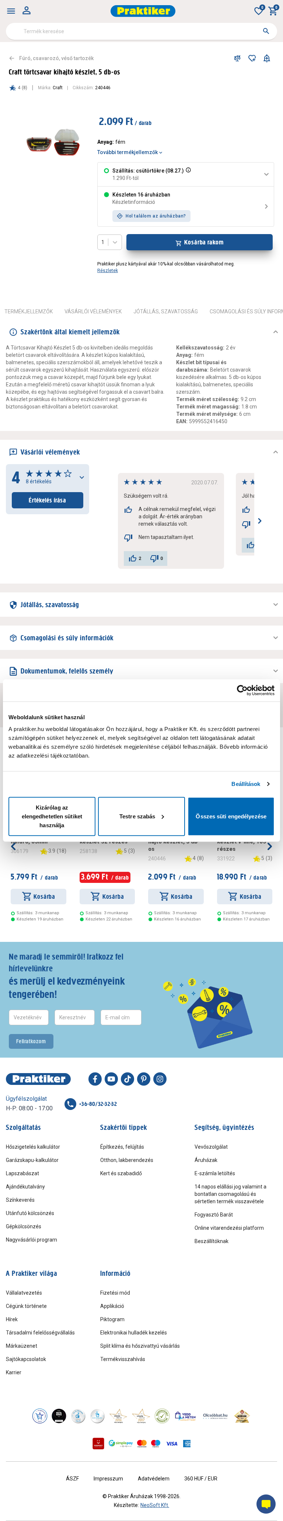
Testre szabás (137, 816)
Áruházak (206, 1160)
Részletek (107, 270)
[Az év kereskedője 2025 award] (242, 1416)
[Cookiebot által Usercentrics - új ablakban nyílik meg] (242, 690)
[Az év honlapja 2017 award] (141, 1416)
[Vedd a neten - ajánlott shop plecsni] (185, 1416)
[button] (187, 174)
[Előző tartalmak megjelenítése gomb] (13, 846)
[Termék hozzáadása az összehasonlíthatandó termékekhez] (237, 58)
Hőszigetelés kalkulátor (33, 1147)
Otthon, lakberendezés (126, 1160)
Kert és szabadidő (121, 1173)
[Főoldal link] (143, 11)
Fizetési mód (115, 1293)
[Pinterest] (143, 1079)
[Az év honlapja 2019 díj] (97, 1416)
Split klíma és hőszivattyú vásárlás (140, 1346)
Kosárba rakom (204, 242)
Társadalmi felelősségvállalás (40, 1333)
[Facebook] (95, 1079)
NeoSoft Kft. (154, 1505)
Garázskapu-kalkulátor (32, 1160)
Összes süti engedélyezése (231, 816)
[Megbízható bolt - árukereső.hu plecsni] (162, 1416)
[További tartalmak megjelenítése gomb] (269, 846)
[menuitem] (11, 11)
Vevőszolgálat (211, 1147)
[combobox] (141, 31)
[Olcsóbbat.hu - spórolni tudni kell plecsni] (215, 1416)
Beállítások (245, 784)
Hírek (12, 1319)
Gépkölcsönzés (23, 1226)
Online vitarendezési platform (229, 1228)
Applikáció (112, 1306)
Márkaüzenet (21, 1346)
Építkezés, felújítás (122, 1147)
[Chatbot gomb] (266, 1504)
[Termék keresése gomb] (266, 31)
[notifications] (266, 58)
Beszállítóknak (211, 1241)
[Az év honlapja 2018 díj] (78, 1416)
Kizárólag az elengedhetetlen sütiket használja (52, 816)
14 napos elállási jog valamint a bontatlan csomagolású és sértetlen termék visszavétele (230, 1194)
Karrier (13, 1372)
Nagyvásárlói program (31, 1240)
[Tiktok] (127, 1079)
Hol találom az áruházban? (156, 216)
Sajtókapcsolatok (26, 1359)
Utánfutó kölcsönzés (30, 1213)
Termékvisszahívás (122, 1359)
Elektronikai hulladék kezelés (133, 1333)
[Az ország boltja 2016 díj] (118, 1416)
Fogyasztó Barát (214, 1215)
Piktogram (112, 1319)
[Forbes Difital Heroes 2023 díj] (59, 1416)
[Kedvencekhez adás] (252, 58)
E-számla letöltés (215, 1173)
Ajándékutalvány (25, 1187)
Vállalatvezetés (24, 1293)
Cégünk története (26, 1306)
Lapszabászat (22, 1173)
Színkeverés (20, 1200)
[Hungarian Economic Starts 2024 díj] (39, 1416)
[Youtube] (111, 1079)
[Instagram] (160, 1079)
